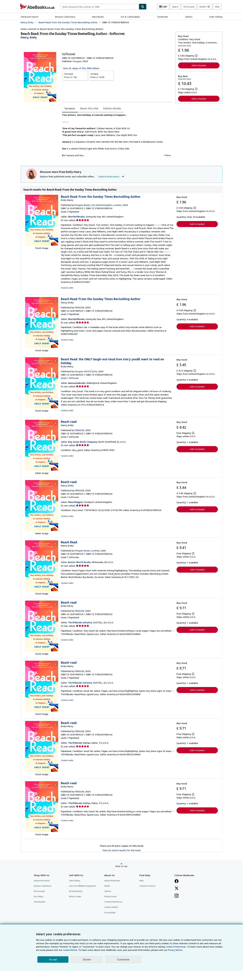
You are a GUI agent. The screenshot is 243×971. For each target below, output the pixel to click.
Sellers (188, 16)
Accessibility (110, 912)
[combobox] (99, 6)
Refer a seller (75, 896)
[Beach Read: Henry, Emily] (41, 590)
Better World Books (79, 562)
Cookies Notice (111, 907)
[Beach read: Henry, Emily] (41, 469)
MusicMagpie (75, 502)
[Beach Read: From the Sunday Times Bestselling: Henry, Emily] (41, 347)
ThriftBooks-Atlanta (80, 622)
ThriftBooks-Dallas (79, 742)
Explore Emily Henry (109, 176)
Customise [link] (123, 959)
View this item (184, 45)
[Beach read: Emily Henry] (41, 650)
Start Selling (215, 16)
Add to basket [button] (198, 65)
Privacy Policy (110, 896)
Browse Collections (65, 16)
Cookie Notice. (70, 949)
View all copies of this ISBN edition (81, 68)
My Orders (38, 896)
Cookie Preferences (113, 901)
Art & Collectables (130, 16)
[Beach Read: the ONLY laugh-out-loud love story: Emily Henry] (41, 407)
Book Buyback (75, 891)
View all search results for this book (121, 850)
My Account (189, 6)
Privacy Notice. (175, 949)
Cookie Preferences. (176, 946)
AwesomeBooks (76, 383)
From (70, 75)
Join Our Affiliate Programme (82, 886)
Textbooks (162, 16)
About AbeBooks (112, 880)
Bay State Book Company (82, 441)
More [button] (168, 155)
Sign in (175, 6)
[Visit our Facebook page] (177, 881)
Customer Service (147, 886)
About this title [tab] (89, 108)
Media (107, 886)
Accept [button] (53, 959)
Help (217, 6)
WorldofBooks (76, 216)
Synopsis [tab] (69, 108)
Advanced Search (29, 16)
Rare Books (98, 16)
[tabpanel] (117, 136)
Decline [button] (87, 959)
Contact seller (67, 287)
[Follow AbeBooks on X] (177, 888)
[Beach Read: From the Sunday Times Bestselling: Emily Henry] (41, 244)
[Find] (142, 6)
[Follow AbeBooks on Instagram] (177, 896)
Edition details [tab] (112, 108)
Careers (107, 891)
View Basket (39, 901)
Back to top (121, 866)
